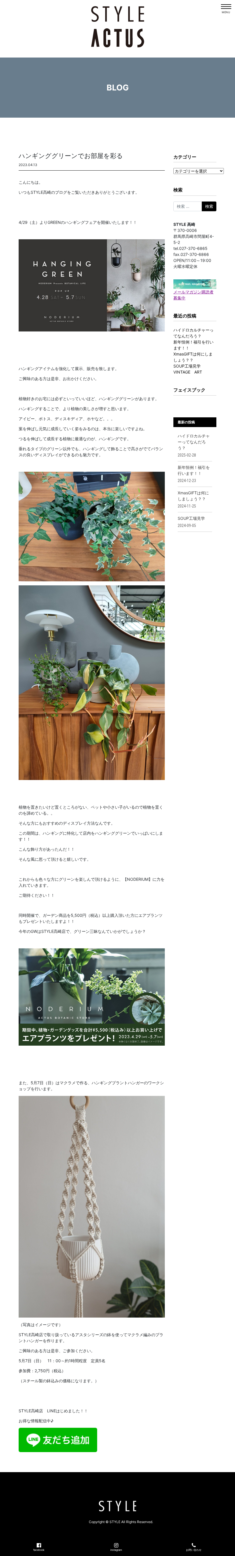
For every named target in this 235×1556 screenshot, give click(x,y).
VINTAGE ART (187, 372)
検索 (178, 190)
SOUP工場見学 (187, 366)
